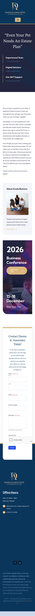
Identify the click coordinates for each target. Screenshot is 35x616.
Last (9, 384)
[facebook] (15, 563)
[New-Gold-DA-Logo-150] (15, 3)
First (9, 375)
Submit (12, 448)
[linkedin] (20, 563)
